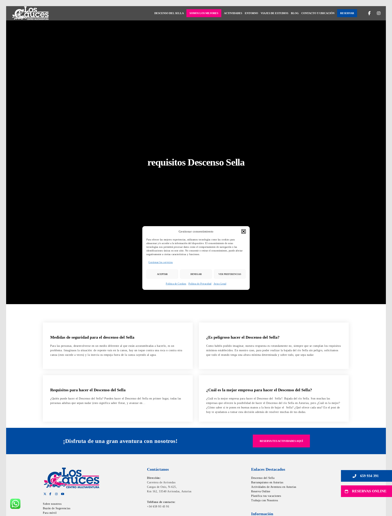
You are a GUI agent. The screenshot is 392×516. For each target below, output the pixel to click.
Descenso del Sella (262, 477)
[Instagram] (376, 13)
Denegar (196, 274)
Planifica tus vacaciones (266, 495)
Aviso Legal (220, 283)
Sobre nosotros (52, 503)
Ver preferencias (229, 274)
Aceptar (162, 274)
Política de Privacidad (200, 283)
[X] (44, 493)
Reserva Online (260, 491)
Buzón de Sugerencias (56, 508)
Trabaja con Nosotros (264, 500)
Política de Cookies (176, 283)
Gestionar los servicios (160, 262)
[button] (244, 231)
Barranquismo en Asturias (267, 482)
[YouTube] (61, 493)
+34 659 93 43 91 (158, 506)
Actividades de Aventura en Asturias (273, 486)
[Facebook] (367, 13)
